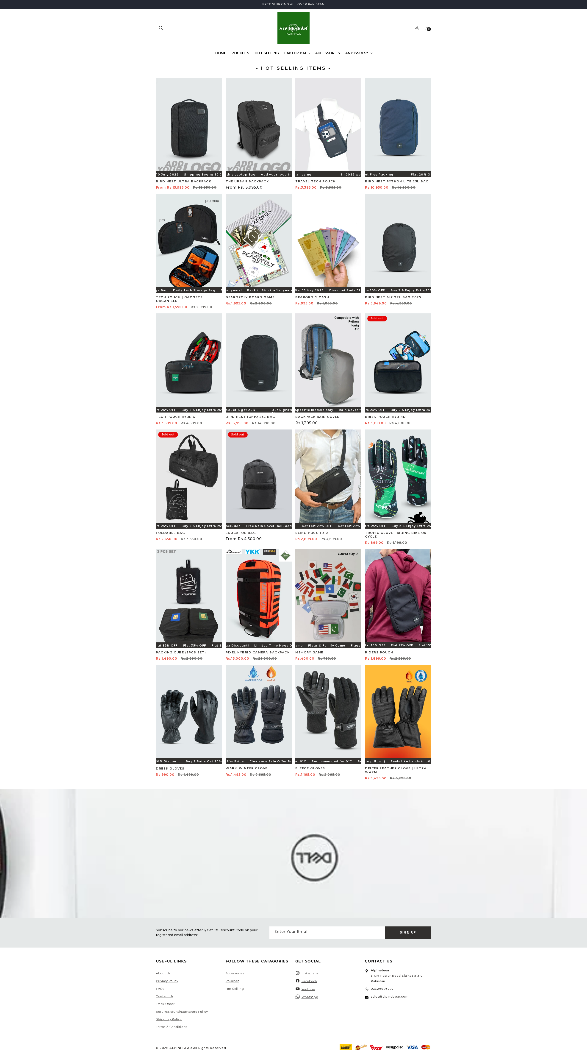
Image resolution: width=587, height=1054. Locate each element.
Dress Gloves (170, 768)
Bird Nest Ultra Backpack (183, 181)
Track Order (165, 1004)
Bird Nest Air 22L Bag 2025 (393, 297)
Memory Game (309, 652)
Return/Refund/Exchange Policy (182, 1011)
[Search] (161, 28)
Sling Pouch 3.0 (311, 533)
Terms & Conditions (171, 1027)
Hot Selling (235, 988)
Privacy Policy (167, 981)
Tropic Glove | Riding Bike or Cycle (395, 534)
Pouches (232, 981)
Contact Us (164, 996)
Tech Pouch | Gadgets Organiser (179, 299)
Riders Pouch (379, 652)
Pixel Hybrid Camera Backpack (258, 652)
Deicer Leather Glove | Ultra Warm (395, 770)
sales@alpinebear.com (389, 996)
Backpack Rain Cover (317, 416)
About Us (163, 973)
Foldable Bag (170, 533)
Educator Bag (241, 533)
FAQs (160, 988)
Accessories (235, 973)
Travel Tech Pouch (315, 181)
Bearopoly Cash (312, 297)
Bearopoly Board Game (250, 297)
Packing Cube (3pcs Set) (181, 652)
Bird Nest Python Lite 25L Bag (397, 181)
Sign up (408, 932)
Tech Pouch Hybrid (176, 416)
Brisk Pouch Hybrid (385, 416)
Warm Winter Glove (247, 768)
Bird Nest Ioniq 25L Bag (250, 416)
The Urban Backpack (247, 181)
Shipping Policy (169, 1019)
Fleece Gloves (310, 768)
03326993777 (382, 988)
